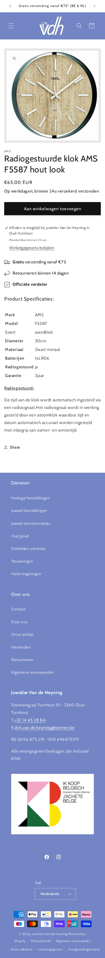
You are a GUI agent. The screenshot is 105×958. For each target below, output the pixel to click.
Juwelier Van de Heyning (50, 934)
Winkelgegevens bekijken (31, 247)
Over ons (19, 621)
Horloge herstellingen (30, 497)
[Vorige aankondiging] (10, 6)
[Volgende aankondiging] (94, 6)
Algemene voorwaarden (32, 672)
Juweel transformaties (31, 523)
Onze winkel (22, 634)
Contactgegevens (50, 949)
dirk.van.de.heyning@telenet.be (44, 727)
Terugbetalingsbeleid (83, 949)
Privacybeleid (41, 941)
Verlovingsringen (26, 573)
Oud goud (20, 535)
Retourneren (22, 659)
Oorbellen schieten (28, 548)
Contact (18, 609)
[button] (11, 26)
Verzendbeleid (21, 949)
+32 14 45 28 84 (29, 720)
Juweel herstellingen (29, 510)
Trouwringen (22, 561)
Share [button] (15, 447)
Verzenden (21, 647)
